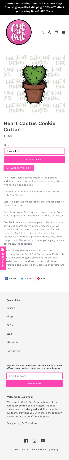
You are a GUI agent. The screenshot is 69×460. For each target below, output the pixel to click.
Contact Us (13, 350)
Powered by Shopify (48, 449)
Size (6, 145)
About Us (12, 342)
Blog (9, 333)
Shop (9, 316)
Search (10, 307)
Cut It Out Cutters (28, 449)
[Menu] (63, 32)
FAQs (9, 325)
